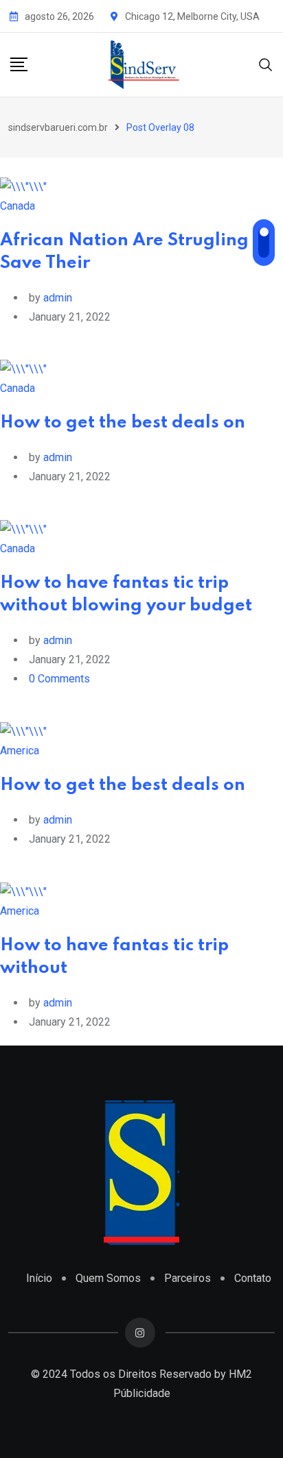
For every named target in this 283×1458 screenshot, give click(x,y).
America (19, 750)
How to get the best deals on (122, 423)
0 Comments (59, 678)
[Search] (266, 64)
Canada (17, 205)
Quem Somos (108, 1278)
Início (39, 1278)
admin (57, 297)
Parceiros (187, 1278)
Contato (252, 1278)
